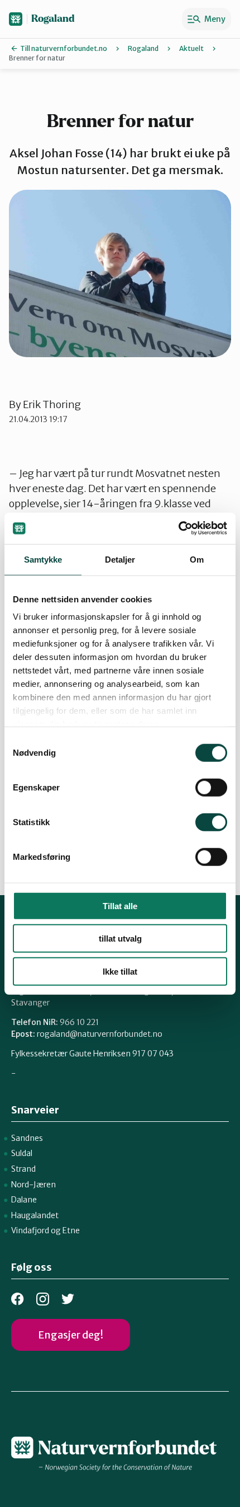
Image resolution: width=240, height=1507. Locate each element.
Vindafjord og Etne (45, 1230)
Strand (23, 1169)
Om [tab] (197, 559)
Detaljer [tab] (120, 559)
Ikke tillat (120, 971)
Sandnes (27, 1138)
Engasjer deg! (70, 1334)
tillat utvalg (120, 938)
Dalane (24, 1200)
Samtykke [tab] (43, 559)
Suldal (21, 1153)
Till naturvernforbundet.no (63, 48)
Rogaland (53, 18)
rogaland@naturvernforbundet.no (99, 1034)
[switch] (211, 787)
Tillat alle (120, 905)
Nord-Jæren (33, 1185)
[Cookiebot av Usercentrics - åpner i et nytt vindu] (178, 528)
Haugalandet (35, 1215)
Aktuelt (191, 48)
